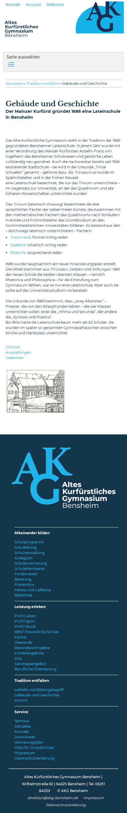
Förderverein (26, 574)
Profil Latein (25, 616)
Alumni (20, 700)
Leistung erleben (30, 607)
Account (33, 4)
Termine (21, 721)
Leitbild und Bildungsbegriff (39, 689)
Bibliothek (23, 595)
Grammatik (20, 237)
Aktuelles (22, 726)
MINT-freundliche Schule (36, 632)
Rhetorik (18, 252)
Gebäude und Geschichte (36, 695)
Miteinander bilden (32, 533)
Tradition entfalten (42, 83)
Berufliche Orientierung (35, 669)
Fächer (20, 637)
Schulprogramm (29, 542)
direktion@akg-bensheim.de (52, 798)
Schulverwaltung (29, 552)
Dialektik (18, 245)
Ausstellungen (18, 352)
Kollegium (23, 558)
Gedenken (15, 358)
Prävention (24, 584)
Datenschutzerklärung (34, 758)
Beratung (22, 579)
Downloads (24, 737)
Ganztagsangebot (30, 664)
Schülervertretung (30, 563)
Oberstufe (23, 642)
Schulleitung (25, 547)
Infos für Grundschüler (34, 747)
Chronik (13, 347)
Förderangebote (29, 653)
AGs (18, 658)
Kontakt (13, 4)
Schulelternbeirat (29, 568)
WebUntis (55, 4)
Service (21, 712)
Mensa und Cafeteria (32, 590)
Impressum (24, 753)
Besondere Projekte (32, 648)
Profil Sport (24, 621)
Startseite (14, 83)
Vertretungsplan (28, 742)
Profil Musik (25, 626)
